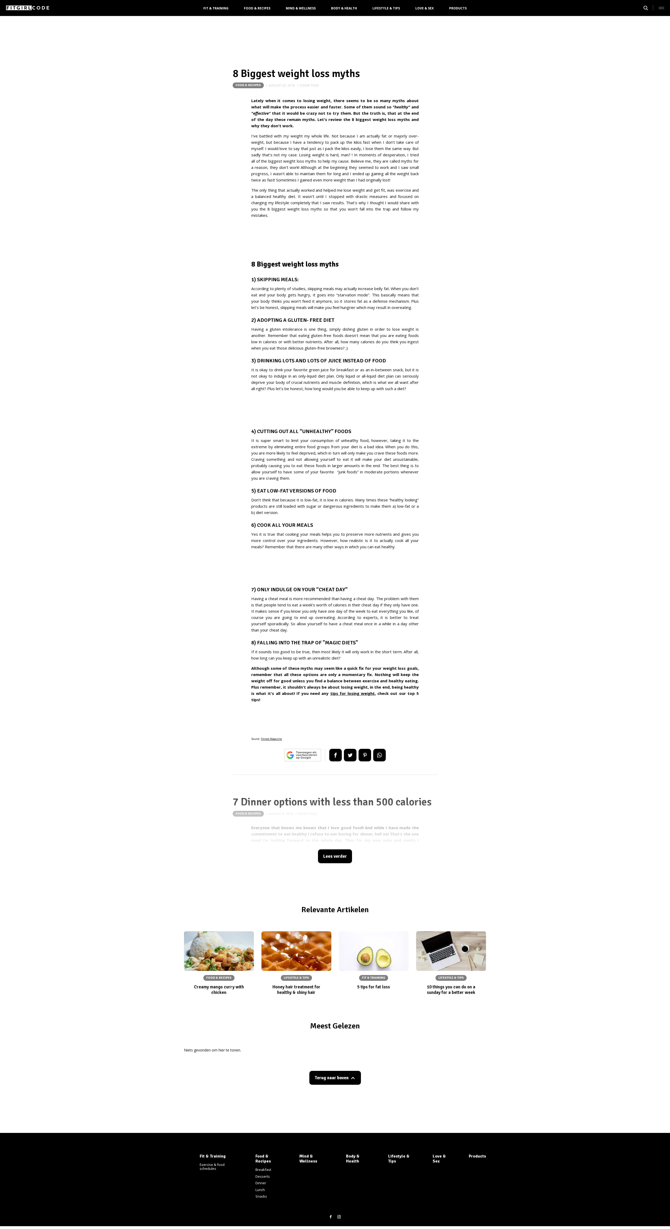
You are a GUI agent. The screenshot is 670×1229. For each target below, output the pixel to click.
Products (458, 8)
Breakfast (263, 1169)
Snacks (261, 1196)
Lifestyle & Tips (386, 8)
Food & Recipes (257, 8)
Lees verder (335, 856)
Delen (335, 755)
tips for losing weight (352, 693)
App (379, 755)
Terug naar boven (332, 1078)
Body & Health (344, 8)
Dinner (260, 1183)
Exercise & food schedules (212, 1166)
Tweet (350, 755)
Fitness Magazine (271, 739)
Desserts (262, 1176)
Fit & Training (215, 8)
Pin (365, 755)
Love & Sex (424, 8)
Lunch (260, 1189)
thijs (315, 85)
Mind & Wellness (301, 8)
